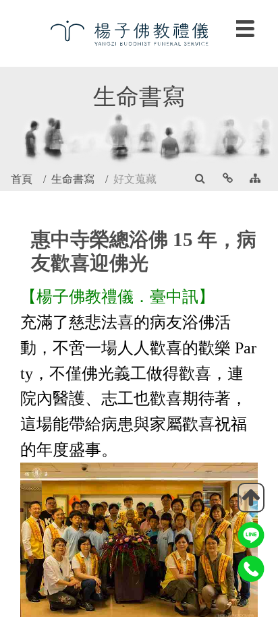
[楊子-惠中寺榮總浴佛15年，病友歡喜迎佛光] (139, 32)
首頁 (21, 179)
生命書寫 (72, 179)
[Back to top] (251, 497)
